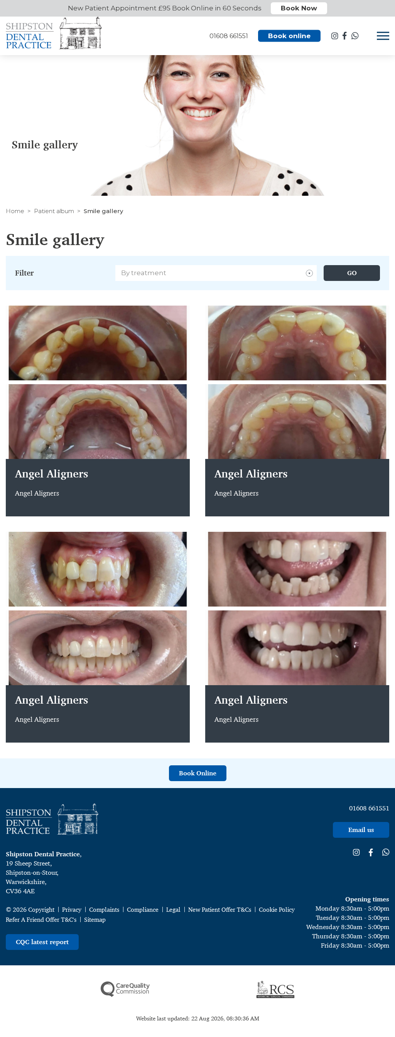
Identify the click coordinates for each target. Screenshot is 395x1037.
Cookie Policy (277, 910)
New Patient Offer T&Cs (219, 910)
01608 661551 (369, 808)
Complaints (104, 910)
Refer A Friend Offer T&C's (41, 920)
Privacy (71, 910)
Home (15, 211)
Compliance (143, 910)
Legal (173, 910)
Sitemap (95, 920)
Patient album (54, 211)
